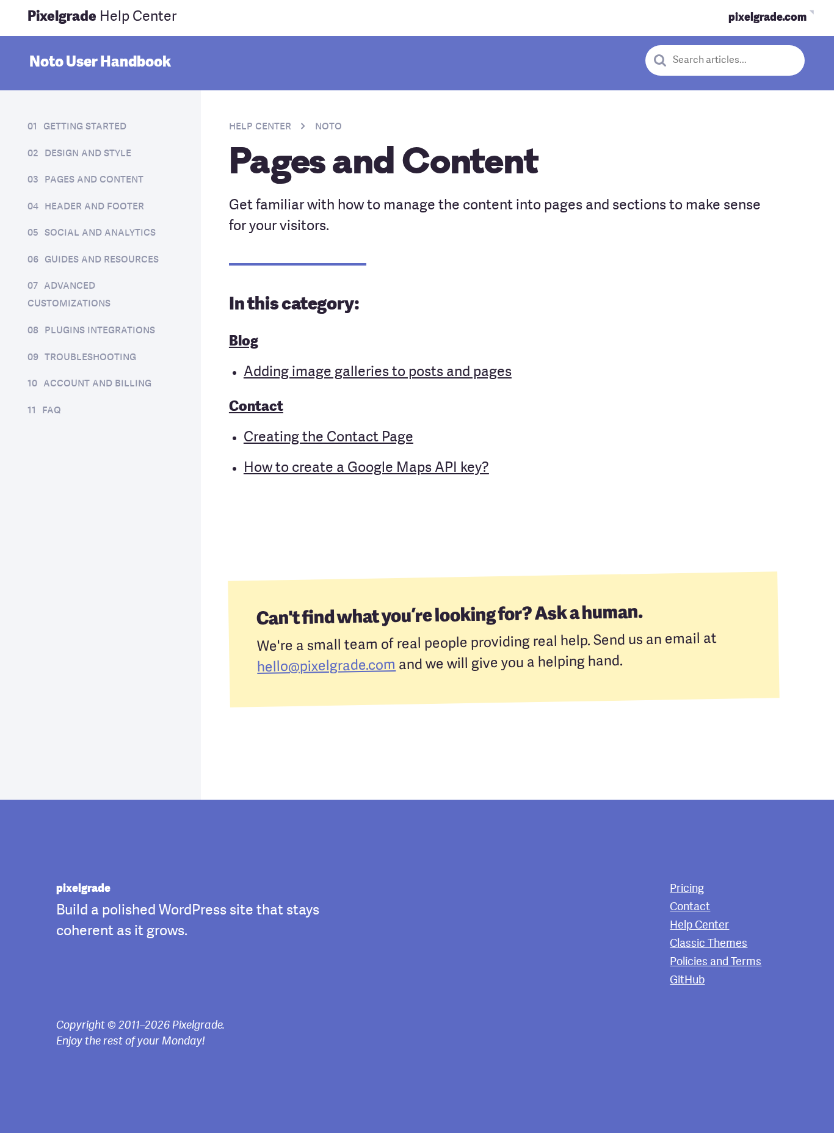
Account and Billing (97, 383)
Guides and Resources (102, 259)
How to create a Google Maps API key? (366, 469)
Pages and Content (94, 179)
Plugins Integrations (100, 330)
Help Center (101, 17)
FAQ (51, 410)
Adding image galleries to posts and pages (378, 373)
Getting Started (84, 126)
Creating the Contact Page (328, 438)
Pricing (687, 888)
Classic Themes (708, 943)
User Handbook (100, 63)
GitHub (687, 980)
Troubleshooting (90, 357)
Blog (243, 342)
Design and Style (88, 153)
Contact (256, 407)
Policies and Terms (715, 962)
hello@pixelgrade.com (326, 667)
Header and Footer (94, 206)
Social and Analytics (100, 232)
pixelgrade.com (767, 17)
